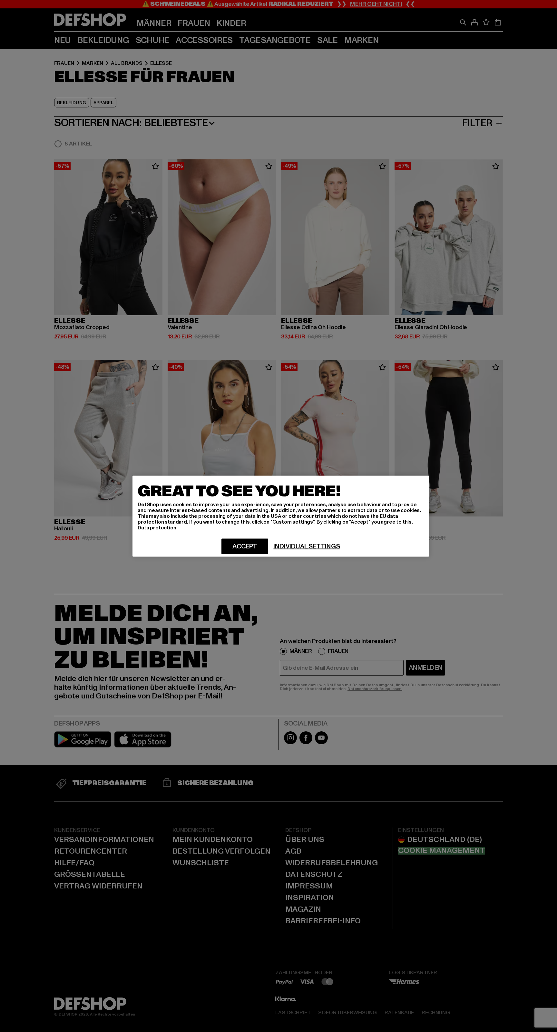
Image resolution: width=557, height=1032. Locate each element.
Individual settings (306, 546)
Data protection (157, 527)
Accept (244, 546)
